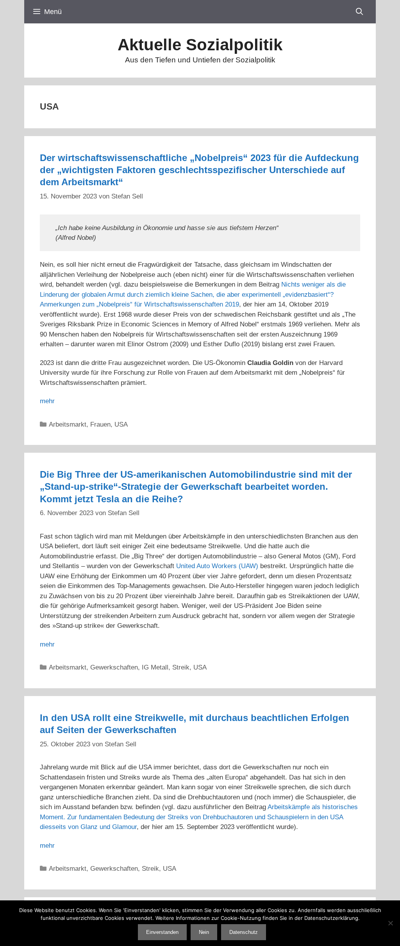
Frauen (100, 424)
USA (121, 424)
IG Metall (155, 667)
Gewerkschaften (114, 667)
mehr (47, 401)
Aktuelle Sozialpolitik (200, 44)
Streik (180, 667)
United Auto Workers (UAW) (217, 566)
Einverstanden (162, 932)
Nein (204, 932)
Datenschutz (243, 932)
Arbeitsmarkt (67, 424)
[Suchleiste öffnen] (359, 11)
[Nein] (390, 923)
